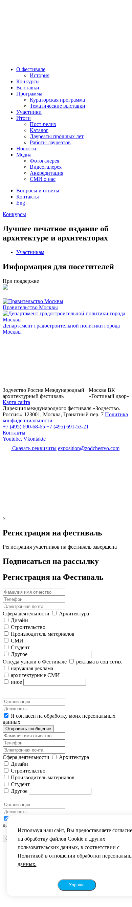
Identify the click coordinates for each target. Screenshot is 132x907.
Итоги (23, 118)
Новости (26, 148)
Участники (29, 112)
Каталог (39, 130)
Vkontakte (34, 439)
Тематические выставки (57, 106)
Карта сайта (16, 402)
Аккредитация (46, 173)
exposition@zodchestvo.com (88, 448)
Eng (20, 203)
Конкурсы (28, 81)
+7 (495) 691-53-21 (67, 426)
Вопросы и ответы (37, 190)
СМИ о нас (43, 179)
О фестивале (30, 69)
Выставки (27, 87)
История (39, 75)
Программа (29, 94)
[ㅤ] (66, 287)
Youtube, (12, 439)
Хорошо (77, 885)
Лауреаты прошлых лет (57, 136)
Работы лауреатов (50, 142)
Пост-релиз (43, 124)
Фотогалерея (44, 161)
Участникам (30, 252)
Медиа (23, 154)
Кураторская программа (57, 100)
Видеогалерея (46, 167)
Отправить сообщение (28, 728)
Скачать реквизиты (34, 448)
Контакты (27, 196)
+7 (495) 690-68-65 (24, 426)
